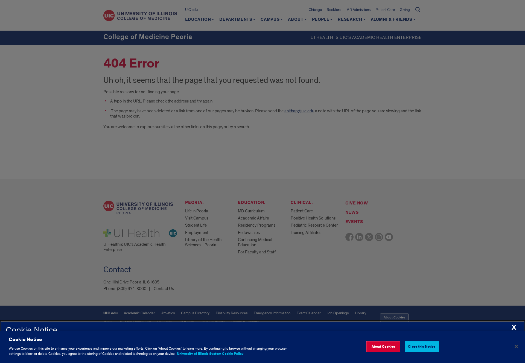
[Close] (516, 346)
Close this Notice (421, 346)
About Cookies (383, 346)
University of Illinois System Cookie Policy (210, 354)
